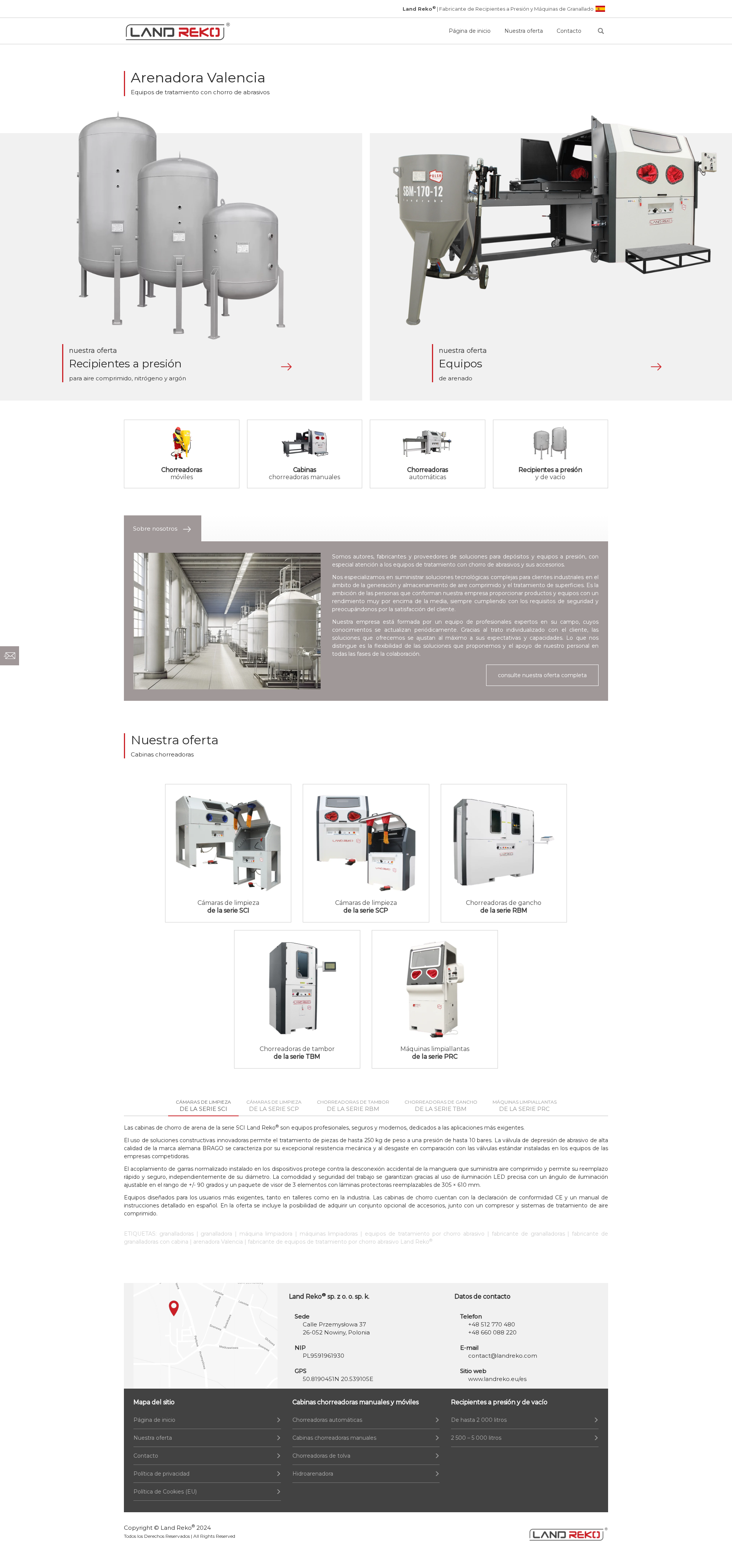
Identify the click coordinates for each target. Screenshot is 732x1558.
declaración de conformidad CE (520, 1197)
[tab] (162, 528)
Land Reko (178, 1527)
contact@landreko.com (502, 1355)
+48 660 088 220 (492, 1332)
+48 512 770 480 (491, 1324)
